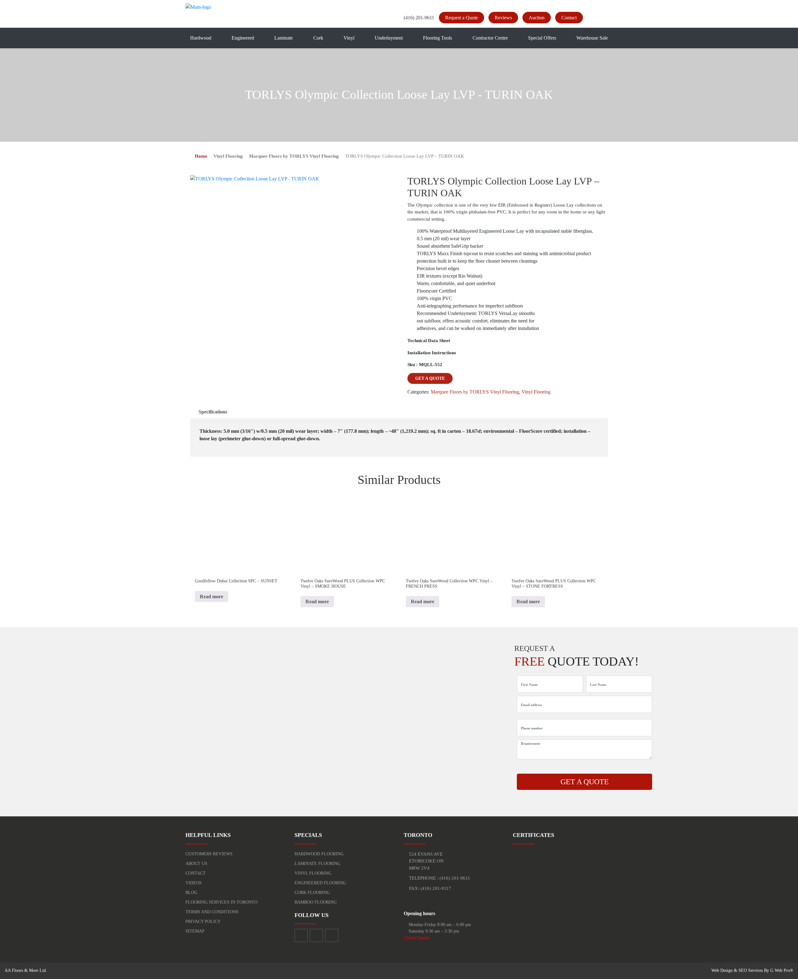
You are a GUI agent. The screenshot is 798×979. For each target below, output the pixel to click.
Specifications (213, 411)
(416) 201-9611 (419, 17)
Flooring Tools (437, 38)
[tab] (213, 412)
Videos (193, 883)
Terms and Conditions (211, 912)
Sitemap (194, 931)
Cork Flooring (312, 892)
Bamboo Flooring (316, 902)
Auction (537, 17)
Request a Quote (461, 17)
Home (201, 156)
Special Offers (542, 38)
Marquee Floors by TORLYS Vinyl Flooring (294, 156)
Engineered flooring (320, 883)
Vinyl (349, 38)
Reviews (503, 17)
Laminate (283, 38)
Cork (318, 38)
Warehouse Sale (592, 38)
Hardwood (200, 38)
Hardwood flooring (319, 854)
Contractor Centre (490, 38)
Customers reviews (209, 854)
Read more (211, 596)
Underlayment (389, 38)
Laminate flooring (317, 863)
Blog (191, 892)
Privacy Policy (203, 921)
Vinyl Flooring (228, 156)
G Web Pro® (781, 970)
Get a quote (430, 378)
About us (196, 863)
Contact (569, 17)
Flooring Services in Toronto (221, 902)
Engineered (243, 38)
